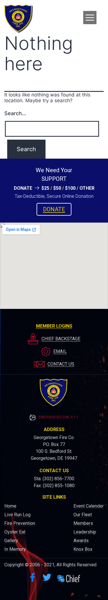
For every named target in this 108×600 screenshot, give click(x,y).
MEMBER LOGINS (54, 326)
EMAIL (60, 351)
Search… (15, 113)
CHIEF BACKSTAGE (60, 338)
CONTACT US (61, 364)
